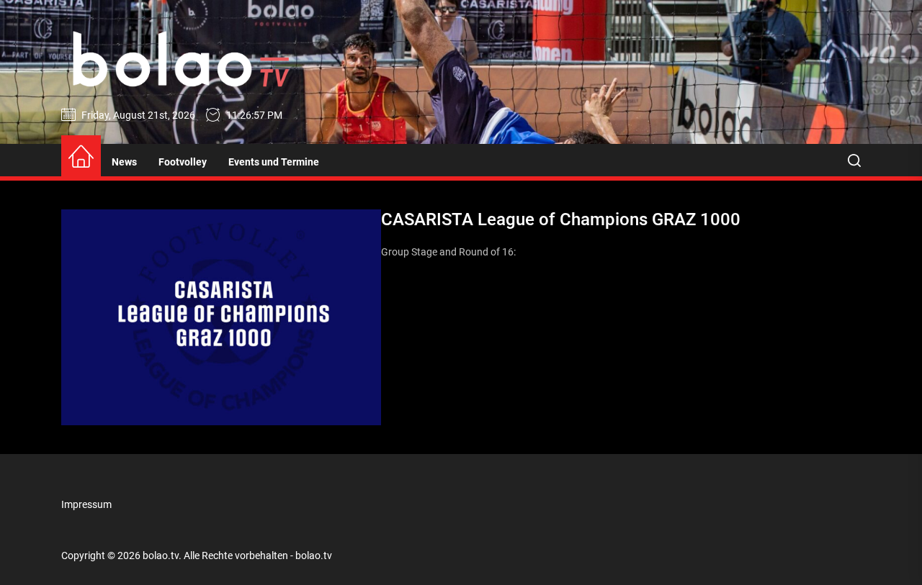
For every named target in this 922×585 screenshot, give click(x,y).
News (124, 162)
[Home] (81, 157)
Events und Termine (273, 162)
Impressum (86, 504)
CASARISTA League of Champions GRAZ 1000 (560, 219)
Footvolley (182, 162)
